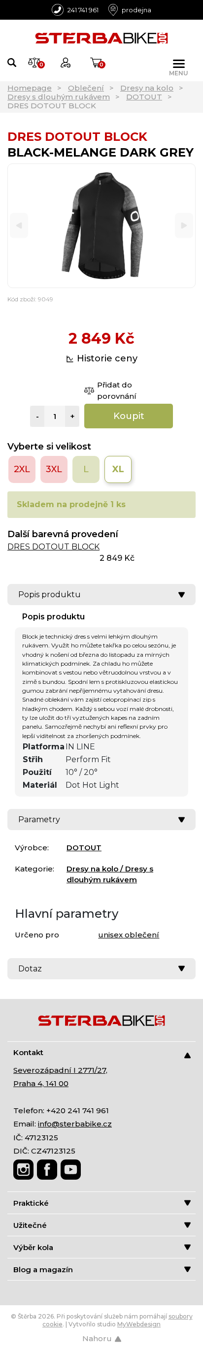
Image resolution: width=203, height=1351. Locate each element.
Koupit (128, 416)
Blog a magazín (43, 1269)
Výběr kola (33, 1247)
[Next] (184, 225)
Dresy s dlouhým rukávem (58, 96)
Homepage (29, 88)
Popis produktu (49, 594)
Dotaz (30, 968)
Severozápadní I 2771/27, (60, 1070)
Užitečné (30, 1225)
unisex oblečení (128, 934)
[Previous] (19, 225)
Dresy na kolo (146, 88)
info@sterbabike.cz (75, 1123)
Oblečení (86, 88)
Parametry (39, 819)
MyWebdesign (139, 1324)
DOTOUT (144, 96)
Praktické (31, 1203)
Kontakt (28, 1052)
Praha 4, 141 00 (40, 1083)
